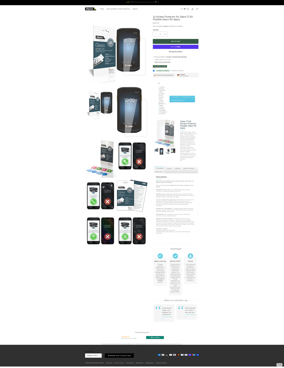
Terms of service (119, 362)
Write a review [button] (155, 337)
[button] (188, 9)
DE (181, 9)
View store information (163, 62)
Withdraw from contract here (119, 355)
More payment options (175, 51)
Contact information (161, 362)
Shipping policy (149, 362)
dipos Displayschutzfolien (97, 362)
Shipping (165, 26)
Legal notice (109, 362)
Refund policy (139, 362)
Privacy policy (130, 362)
